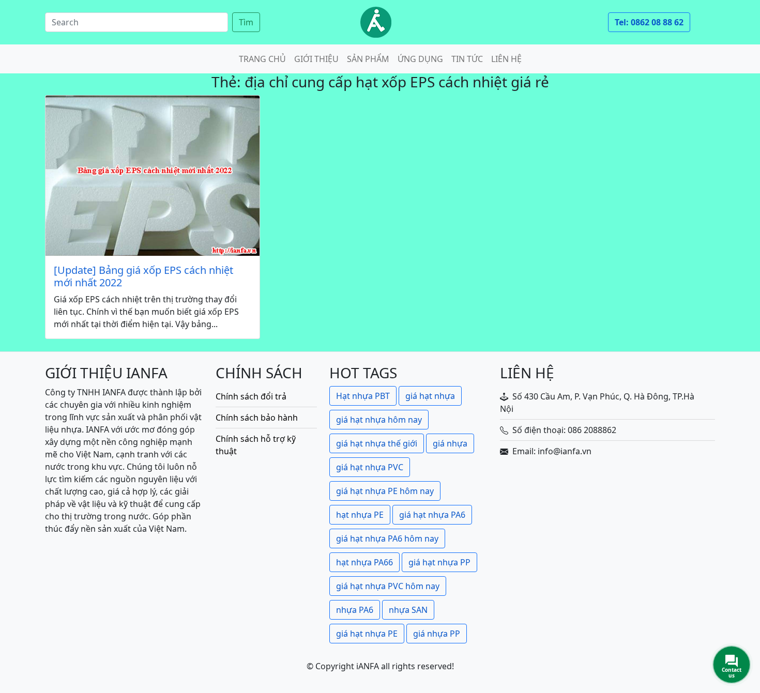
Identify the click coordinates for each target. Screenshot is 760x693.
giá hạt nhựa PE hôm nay (385, 491)
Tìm (246, 22)
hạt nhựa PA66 (364, 562)
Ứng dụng (420, 59)
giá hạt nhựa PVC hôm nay (387, 586)
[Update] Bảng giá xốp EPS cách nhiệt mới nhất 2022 (143, 276)
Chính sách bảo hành (257, 417)
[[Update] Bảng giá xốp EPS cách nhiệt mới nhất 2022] (152, 176)
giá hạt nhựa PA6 (432, 514)
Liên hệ (506, 59)
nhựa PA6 (354, 609)
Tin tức (467, 59)
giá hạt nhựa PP (439, 562)
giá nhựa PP (436, 633)
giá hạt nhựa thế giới (376, 443)
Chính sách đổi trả (251, 396)
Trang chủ (262, 59)
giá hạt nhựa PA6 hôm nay (387, 538)
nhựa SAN (408, 609)
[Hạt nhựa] (375, 22)
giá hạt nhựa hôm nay (379, 419)
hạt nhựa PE (360, 514)
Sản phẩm (368, 59)
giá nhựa (450, 443)
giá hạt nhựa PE (367, 633)
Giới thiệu (316, 59)
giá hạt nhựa (430, 396)
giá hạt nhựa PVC (369, 467)
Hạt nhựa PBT (363, 396)
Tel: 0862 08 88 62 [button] (649, 22)
